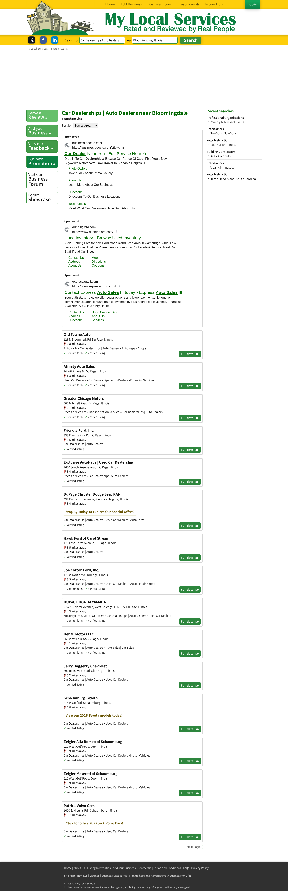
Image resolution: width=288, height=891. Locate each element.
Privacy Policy (200, 868)
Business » (39, 130)
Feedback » (40, 146)
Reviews (82, 875)
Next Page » (194, 847)
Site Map (69, 875)
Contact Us (144, 868)
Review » (38, 115)
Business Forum (38, 179)
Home (68, 868)
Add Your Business (124, 868)
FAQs (186, 868)
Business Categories (114, 875)
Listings (95, 875)
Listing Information (99, 868)
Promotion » (41, 161)
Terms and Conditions (167, 868)
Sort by (67, 125)
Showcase (39, 197)
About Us (79, 868)
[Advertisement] (144, 79)
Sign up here (137, 875)
